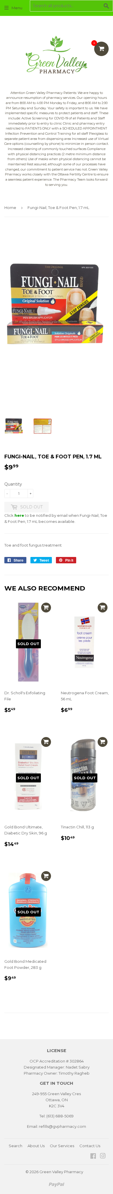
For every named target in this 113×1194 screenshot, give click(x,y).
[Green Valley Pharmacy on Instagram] (103, 1156)
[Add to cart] (46, 607)
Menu (17, 7)
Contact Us (89, 1145)
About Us (36, 1145)
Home (10, 207)
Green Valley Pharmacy (61, 1171)
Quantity (13, 484)
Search (15, 1145)
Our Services (62, 1145)
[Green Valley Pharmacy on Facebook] (93, 1156)
